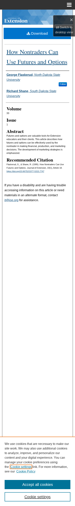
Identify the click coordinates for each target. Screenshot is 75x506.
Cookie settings (21, 466)
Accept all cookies (37, 484)
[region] (37, 471)
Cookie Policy (25, 471)
